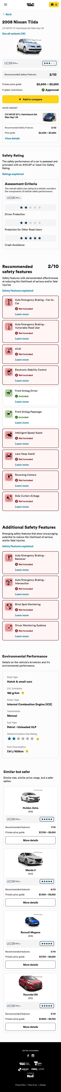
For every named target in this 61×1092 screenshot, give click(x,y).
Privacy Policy (20, 1085)
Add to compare (32, 99)
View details (12, 138)
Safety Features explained (17, 290)
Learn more (22, 314)
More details (30, 840)
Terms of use (32, 1085)
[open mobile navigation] (5, 4)
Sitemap (43, 1085)
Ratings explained (13, 174)
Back (8, 14)
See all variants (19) (13, 33)
